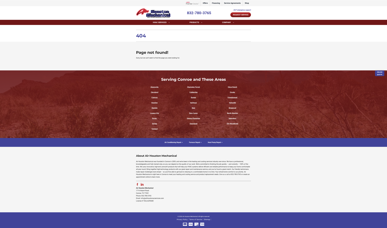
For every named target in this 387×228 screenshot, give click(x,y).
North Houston (232, 113)
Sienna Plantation (193, 118)
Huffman (193, 103)
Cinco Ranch (232, 87)
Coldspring (193, 92)
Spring (154, 124)
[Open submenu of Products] (202, 22)
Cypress (154, 97)
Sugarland (193, 124)
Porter (154, 118)
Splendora (232, 118)
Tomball (154, 129)
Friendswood (232, 97)
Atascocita (154, 87)
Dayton (193, 97)
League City (154, 113)
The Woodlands (232, 124)
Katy (193, 108)
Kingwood (232, 108)
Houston (154, 103)
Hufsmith (232, 103)
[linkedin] (142, 184)
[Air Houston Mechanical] (153, 9)
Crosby (232, 92)
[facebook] (137, 184)
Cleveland (154, 92)
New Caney (193, 113)
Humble (154, 108)
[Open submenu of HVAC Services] (170, 22)
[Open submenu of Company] (234, 22)
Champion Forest (193, 87)
